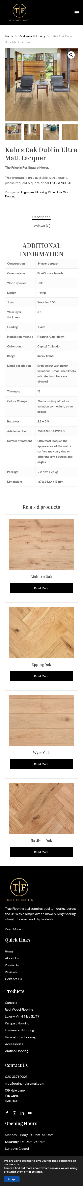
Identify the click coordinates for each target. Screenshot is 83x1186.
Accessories (14, 1044)
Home (9, 36)
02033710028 (60, 183)
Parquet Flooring (17, 1023)
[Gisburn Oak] (41, 544)
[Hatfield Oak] (41, 808)
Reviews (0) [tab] (41, 226)
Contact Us (13, 979)
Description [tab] (41, 217)
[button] (77, 13)
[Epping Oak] (41, 632)
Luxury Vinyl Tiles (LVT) (22, 1016)
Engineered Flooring (34, 192)
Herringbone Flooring (20, 1037)
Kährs (52, 192)
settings (37, 1172)
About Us (12, 958)
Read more (41, 588)
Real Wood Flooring (32, 36)
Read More (13, 929)
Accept (12, 1179)
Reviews (11, 972)
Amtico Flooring (16, 1051)
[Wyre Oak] (41, 720)
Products (12, 965)
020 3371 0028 (16, 1077)
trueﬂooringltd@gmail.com (24, 1083)
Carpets (11, 1003)
